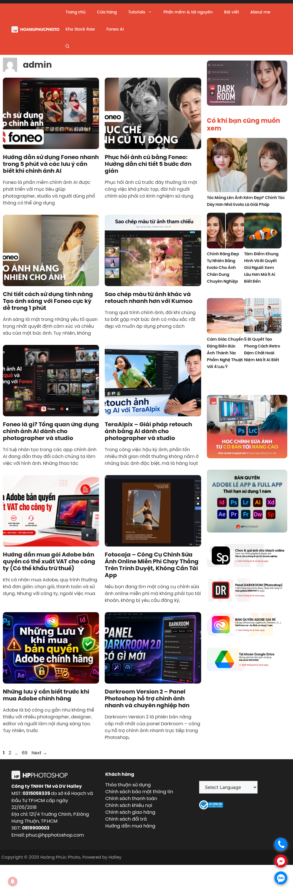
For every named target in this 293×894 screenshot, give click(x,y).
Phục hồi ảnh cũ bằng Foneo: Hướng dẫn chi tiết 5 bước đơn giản (148, 163)
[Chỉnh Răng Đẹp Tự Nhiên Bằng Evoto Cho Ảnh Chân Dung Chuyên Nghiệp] (225, 231)
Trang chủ (76, 12)
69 (25, 753)
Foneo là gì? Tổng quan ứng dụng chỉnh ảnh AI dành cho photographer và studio (51, 431)
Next (39, 753)
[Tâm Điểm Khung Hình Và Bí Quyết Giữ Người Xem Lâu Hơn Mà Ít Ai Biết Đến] (263, 231)
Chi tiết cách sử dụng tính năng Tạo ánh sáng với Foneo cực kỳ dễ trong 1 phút (48, 301)
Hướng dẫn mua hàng (130, 826)
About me (260, 12)
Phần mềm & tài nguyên (188, 12)
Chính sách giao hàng (130, 812)
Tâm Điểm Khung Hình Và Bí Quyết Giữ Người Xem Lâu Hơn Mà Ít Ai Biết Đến (261, 267)
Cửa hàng (107, 12)
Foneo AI (115, 29)
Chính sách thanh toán (131, 798)
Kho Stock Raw (80, 29)
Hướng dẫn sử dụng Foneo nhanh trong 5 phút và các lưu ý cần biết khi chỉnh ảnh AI (51, 163)
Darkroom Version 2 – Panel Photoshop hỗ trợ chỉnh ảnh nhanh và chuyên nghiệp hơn (147, 698)
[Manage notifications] (12, 881)
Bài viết (231, 12)
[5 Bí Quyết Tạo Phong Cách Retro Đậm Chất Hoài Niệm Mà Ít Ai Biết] (263, 316)
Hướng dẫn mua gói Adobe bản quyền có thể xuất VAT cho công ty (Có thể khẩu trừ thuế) (49, 561)
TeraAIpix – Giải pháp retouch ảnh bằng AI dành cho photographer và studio (148, 431)
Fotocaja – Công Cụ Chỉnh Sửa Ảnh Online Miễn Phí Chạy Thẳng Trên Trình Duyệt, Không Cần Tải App (152, 565)
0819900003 (36, 828)
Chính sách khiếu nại (128, 805)
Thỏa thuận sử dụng (128, 785)
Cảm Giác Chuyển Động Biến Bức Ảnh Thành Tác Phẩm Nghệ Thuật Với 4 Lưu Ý (225, 352)
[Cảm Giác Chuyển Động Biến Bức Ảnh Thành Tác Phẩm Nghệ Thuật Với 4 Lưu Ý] (225, 316)
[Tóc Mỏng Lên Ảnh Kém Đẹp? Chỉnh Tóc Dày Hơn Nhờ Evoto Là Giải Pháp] (247, 166)
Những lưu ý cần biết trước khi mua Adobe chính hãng (46, 695)
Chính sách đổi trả (126, 819)
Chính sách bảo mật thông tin (139, 791)
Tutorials (136, 12)
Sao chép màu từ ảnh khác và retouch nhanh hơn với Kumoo (149, 297)
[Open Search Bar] (67, 46)
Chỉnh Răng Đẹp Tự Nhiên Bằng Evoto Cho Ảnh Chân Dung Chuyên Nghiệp (223, 267)
